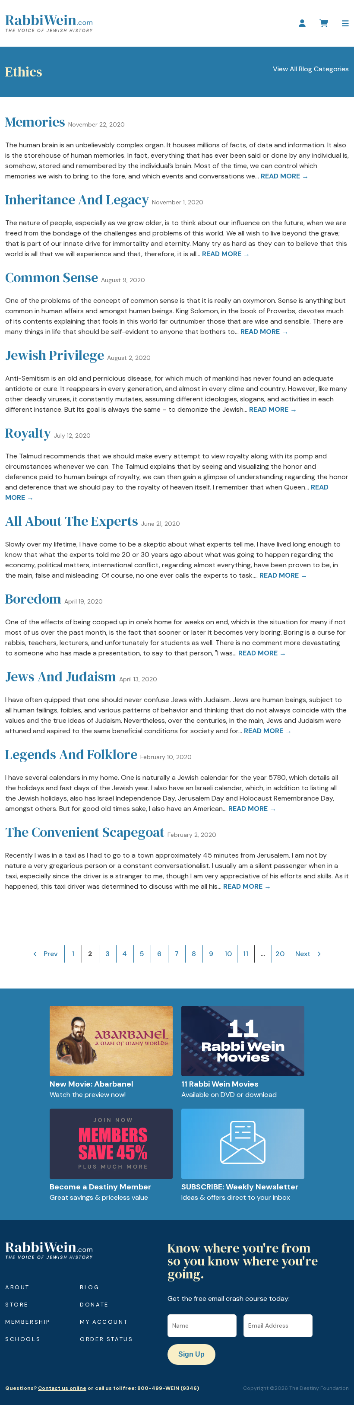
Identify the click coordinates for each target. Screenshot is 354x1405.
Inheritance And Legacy (77, 199)
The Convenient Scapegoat (84, 832)
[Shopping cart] (323, 23)
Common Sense (51, 277)
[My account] (302, 23)
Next (302, 953)
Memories (35, 121)
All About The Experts (71, 521)
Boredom (33, 598)
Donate (94, 1304)
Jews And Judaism (60, 676)
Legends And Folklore (71, 754)
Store (16, 1304)
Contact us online (62, 1388)
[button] (345, 23)
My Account (104, 1322)
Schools (23, 1339)
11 (245, 953)
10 (228, 953)
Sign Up (191, 1354)
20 (279, 953)
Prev (51, 953)
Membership (28, 1322)
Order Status (106, 1339)
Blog (89, 1287)
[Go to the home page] (48, 23)
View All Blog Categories (311, 68)
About (17, 1287)
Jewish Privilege (54, 355)
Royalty (28, 432)
